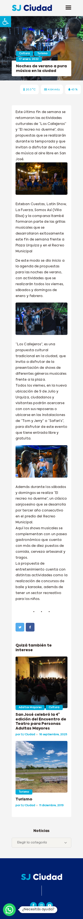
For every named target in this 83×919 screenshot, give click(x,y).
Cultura (24, 53)
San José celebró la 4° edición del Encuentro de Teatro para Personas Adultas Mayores (41, 721)
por (25, 734)
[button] (5, 21)
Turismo (42, 53)
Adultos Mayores (30, 707)
